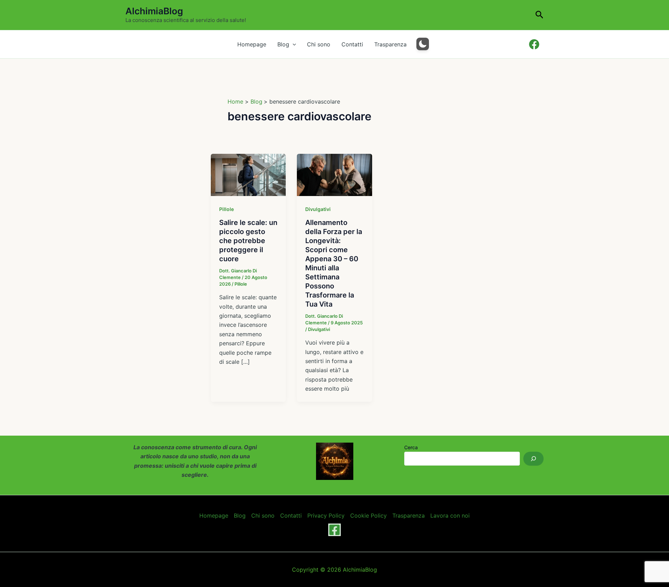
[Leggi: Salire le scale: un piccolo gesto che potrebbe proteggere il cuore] (248, 174)
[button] (539, 15)
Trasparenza (390, 44)
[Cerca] (533, 459)
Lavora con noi (450, 515)
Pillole (226, 209)
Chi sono (318, 44)
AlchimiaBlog (154, 11)
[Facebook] (334, 530)
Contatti (352, 44)
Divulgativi (318, 209)
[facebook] (535, 44)
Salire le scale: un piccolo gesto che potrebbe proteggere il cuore (248, 240)
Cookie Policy (368, 515)
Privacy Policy (326, 515)
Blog (283, 44)
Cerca (411, 447)
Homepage (251, 44)
